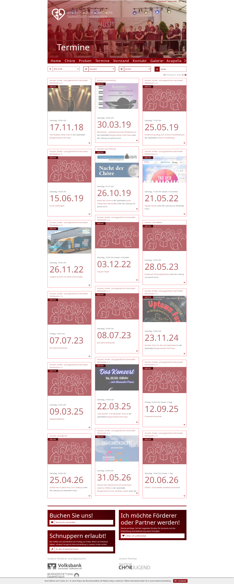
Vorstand (121, 60)
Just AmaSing (110, 80)
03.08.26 (154, 26)
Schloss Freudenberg (166, 137)
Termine (102, 60)
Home (56, 60)
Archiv (53, 86)
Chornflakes (157, 222)
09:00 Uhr (147, 39)
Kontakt (140, 60)
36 (164, 74)
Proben (85, 60)
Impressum (162, 1)
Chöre (70, 60)
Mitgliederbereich (150, 1)
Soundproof (62, 435)
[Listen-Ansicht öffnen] (183, 75)
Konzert (53, 80)
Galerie (156, 60)
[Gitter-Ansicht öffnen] (185, 75)
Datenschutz (172, 1)
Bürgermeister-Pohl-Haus (60, 137)
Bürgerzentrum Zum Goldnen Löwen (112, 491)
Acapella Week (179, 60)
